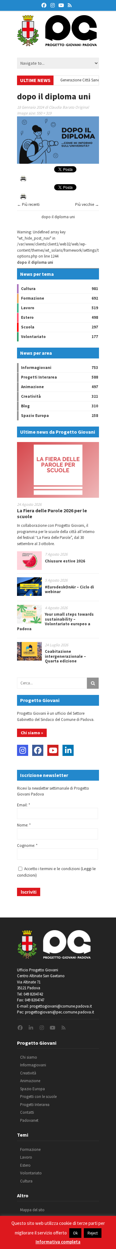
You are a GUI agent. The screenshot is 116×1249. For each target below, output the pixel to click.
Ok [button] (75, 1233)
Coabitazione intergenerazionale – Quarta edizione (65, 656)
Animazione (32, 386)
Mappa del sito (32, 1209)
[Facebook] (37, 750)
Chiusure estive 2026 (65, 561)
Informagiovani (36, 367)
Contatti (27, 1112)
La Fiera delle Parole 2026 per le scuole (52, 513)
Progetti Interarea (39, 377)
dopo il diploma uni (58, 216)
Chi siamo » (32, 732)
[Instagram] (22, 750)
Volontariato (33, 336)
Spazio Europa (35, 415)
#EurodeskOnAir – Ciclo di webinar (69, 589)
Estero (27, 317)
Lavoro (27, 307)
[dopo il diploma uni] (58, 162)
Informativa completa (58, 1242)
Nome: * (24, 825)
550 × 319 (44, 113)
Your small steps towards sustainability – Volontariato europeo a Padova (55, 621)
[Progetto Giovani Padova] (57, 43)
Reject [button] (93, 1233)
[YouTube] (52, 750)
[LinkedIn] (68, 750)
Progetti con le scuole (38, 1096)
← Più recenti (28, 204)
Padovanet (29, 1120)
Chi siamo (28, 1057)
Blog (25, 406)
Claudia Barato (61, 107)
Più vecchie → (87, 204)
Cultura (28, 288)
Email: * (23, 805)
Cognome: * (27, 845)
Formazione (32, 298)
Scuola (27, 327)
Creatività (31, 396)
